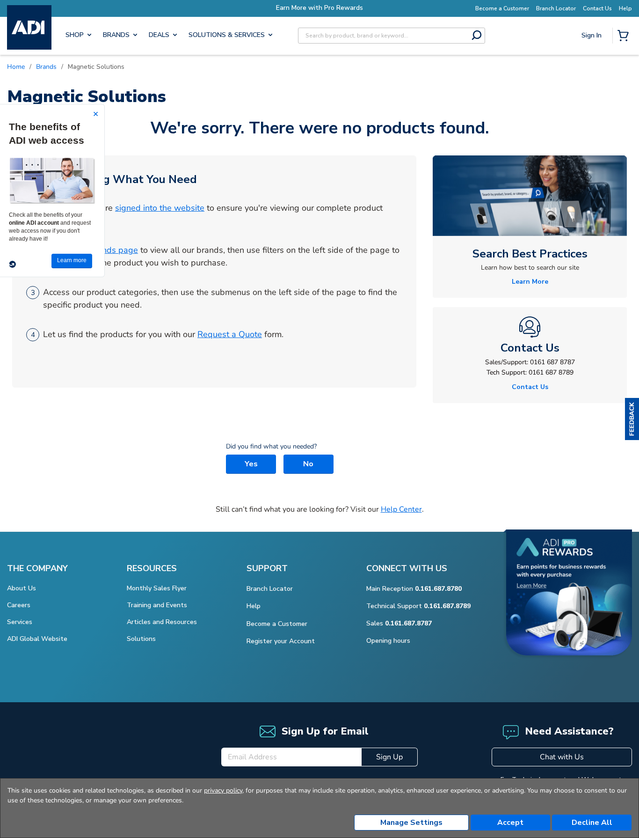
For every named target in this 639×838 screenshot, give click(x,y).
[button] (632, 419)
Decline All (592, 822)
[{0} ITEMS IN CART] (624, 36)
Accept (510, 822)
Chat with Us (562, 757)
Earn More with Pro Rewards (319, 7)
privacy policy (223, 790)
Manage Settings (411, 822)
